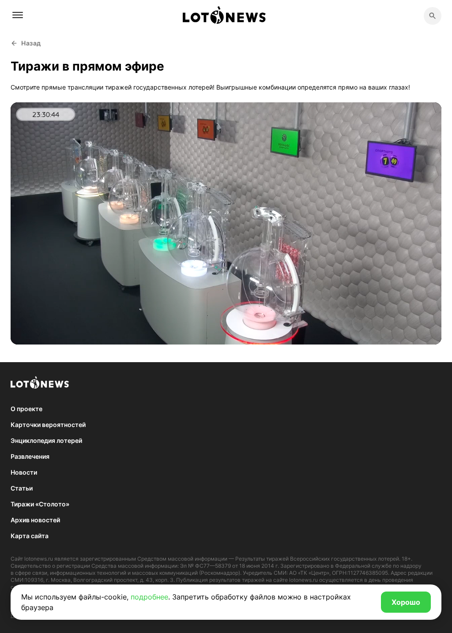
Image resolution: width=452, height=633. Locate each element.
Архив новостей (35, 520)
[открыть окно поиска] (432, 16)
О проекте (26, 408)
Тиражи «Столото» (40, 504)
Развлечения (30, 456)
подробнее (149, 596)
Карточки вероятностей (48, 424)
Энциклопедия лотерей (46, 440)
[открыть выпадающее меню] (18, 15)
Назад (31, 43)
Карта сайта (30, 535)
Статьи (22, 488)
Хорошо (406, 602)
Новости (24, 472)
